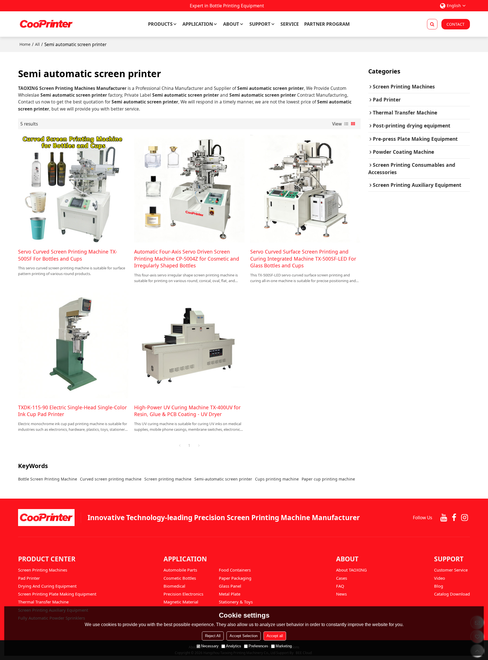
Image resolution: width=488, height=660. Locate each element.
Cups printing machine (277, 479)
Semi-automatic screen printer (223, 479)
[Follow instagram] (464, 517)
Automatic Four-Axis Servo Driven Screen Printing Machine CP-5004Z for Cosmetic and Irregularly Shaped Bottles (186, 258)
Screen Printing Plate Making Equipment (57, 594)
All (37, 44)
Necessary (210, 646)
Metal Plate (229, 594)
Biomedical (174, 586)
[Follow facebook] (454, 517)
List (346, 124)
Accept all (275, 636)
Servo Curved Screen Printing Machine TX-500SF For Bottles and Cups (67, 255)
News (341, 594)
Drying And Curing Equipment (47, 586)
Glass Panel (230, 586)
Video (439, 578)
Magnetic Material (181, 602)
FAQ (340, 586)
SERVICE (289, 24)
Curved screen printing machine (110, 479)
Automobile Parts (180, 570)
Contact (455, 24)
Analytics (233, 646)
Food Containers (235, 570)
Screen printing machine (167, 479)
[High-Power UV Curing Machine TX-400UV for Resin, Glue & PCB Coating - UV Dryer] (189, 344)
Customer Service (451, 570)
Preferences (258, 646)
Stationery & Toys (236, 602)
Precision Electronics (183, 594)
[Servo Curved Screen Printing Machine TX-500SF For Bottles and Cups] (73, 189)
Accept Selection (244, 636)
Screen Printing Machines (42, 570)
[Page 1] (179, 445)
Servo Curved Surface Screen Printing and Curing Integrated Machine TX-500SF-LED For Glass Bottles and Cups (303, 258)
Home (24, 44)
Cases (341, 578)
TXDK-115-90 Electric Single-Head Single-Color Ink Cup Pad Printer (72, 410)
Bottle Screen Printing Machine (47, 479)
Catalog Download (452, 594)
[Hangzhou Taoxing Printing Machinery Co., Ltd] (46, 24)
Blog (438, 586)
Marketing (284, 646)
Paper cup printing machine (328, 479)
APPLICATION (197, 24)
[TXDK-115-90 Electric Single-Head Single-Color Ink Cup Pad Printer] (73, 344)
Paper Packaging (235, 578)
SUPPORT (260, 24)
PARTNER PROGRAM (327, 24)
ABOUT (231, 24)
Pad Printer (29, 578)
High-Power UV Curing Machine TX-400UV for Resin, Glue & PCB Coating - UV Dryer (187, 410)
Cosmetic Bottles (180, 578)
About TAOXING (351, 570)
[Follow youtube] (443, 517)
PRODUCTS (160, 24)
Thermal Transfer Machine (43, 602)
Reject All (213, 636)
